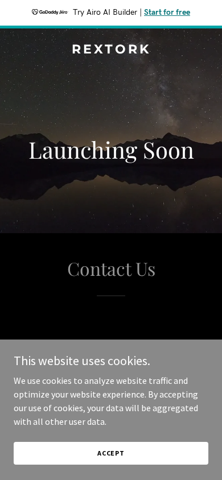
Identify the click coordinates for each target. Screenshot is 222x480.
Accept (111, 453)
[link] (111, 50)
